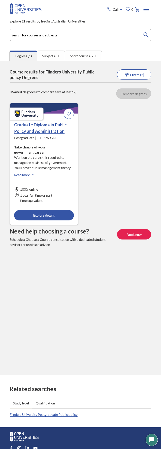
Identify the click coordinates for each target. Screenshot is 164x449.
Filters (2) (137, 75)
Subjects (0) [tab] (51, 56)
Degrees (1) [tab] (23, 56)
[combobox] (80, 35)
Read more (22, 175)
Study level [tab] (21, 403)
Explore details (44, 215)
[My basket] (137, 9)
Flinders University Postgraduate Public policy (44, 414)
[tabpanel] (80, 218)
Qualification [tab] (45, 403)
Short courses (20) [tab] (83, 56)
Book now (134, 234)
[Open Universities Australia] (25, 12)
